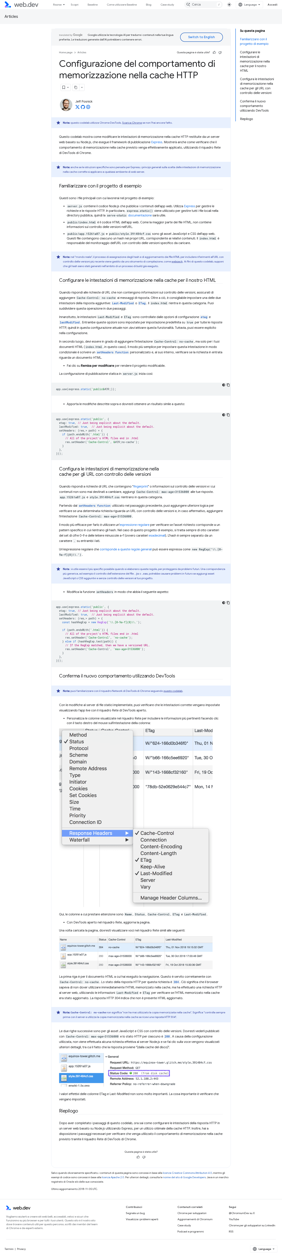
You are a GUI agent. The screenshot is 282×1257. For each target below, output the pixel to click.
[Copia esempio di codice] (228, 385)
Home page (66, 52)
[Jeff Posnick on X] (77, 108)
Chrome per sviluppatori (191, 1213)
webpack (177, 261)
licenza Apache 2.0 (113, 1177)
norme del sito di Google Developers (184, 1177)
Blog (148, 4)
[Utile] (214, 52)
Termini (9, 1248)
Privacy (21, 1248)
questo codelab (172, 691)
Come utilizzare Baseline (122, 4)
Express (156, 142)
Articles (11, 16)
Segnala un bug (135, 1213)
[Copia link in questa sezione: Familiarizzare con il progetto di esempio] (145, 186)
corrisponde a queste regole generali (126, 549)
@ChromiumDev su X (242, 1213)
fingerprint (140, 486)
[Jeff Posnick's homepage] (88, 108)
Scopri (74, 4)
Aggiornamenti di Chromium (195, 1219)
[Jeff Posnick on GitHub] (83, 108)
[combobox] (203, 4)
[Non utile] (220, 52)
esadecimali (157, 536)
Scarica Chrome (132, 122)
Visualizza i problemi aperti (142, 1219)
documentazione (140, 215)
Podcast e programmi (190, 1231)
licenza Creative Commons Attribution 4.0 (187, 1173)
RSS (231, 1231)
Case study (167, 4)
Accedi (272, 4)
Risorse (57, 4)
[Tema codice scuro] (223, 385)
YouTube (234, 1219)
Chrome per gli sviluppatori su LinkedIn (252, 1225)
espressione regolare (134, 525)
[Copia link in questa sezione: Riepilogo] (81, 1111)
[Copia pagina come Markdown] (76, 87)
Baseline (93, 4)
